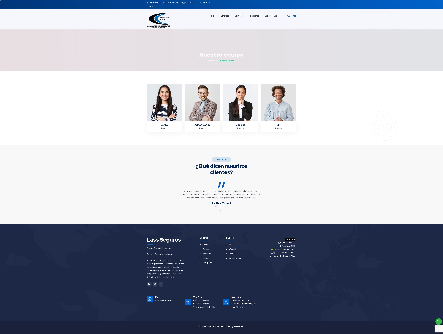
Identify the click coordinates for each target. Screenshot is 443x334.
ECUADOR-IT (215, 326)
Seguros (238, 16)
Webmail (232, 249)
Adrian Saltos (202, 116)
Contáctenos (271, 16)
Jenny (164, 116)
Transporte (207, 263)
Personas (206, 244)
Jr (278, 116)
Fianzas (206, 249)
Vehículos (207, 253)
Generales (207, 258)
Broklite (232, 253)
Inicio (213, 16)
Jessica (240, 116)
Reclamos (254, 16)
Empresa (225, 16)
